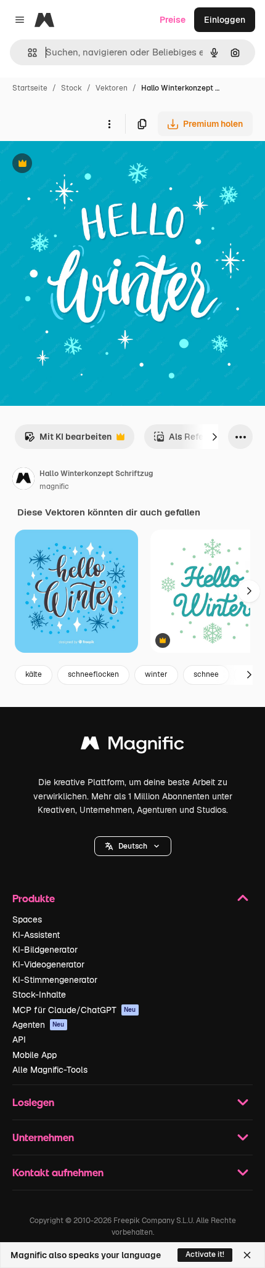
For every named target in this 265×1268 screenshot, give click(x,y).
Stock (71, 88)
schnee (206, 674)
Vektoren (112, 88)
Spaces (27, 919)
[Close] (247, 1255)
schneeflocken (93, 674)
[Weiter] (214, 436)
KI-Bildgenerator (45, 949)
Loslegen (33, 1102)
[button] (132, 846)
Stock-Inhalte (39, 994)
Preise (173, 19)
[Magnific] (132, 746)
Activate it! (205, 1254)
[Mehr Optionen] (109, 123)
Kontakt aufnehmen (58, 1172)
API (19, 1039)
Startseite (29, 88)
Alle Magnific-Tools (50, 1069)
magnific (54, 486)
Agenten (38, 1024)
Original (79, 165)
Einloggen (224, 19)
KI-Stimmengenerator (54, 979)
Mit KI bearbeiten (68, 440)
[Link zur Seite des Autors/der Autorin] (23, 480)
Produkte (33, 898)
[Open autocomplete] (27, 52)
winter (156, 674)
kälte (33, 674)
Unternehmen (43, 1137)
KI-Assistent (36, 934)
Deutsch (132, 846)
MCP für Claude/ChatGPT (74, 1010)
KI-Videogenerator (48, 964)
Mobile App (34, 1054)
